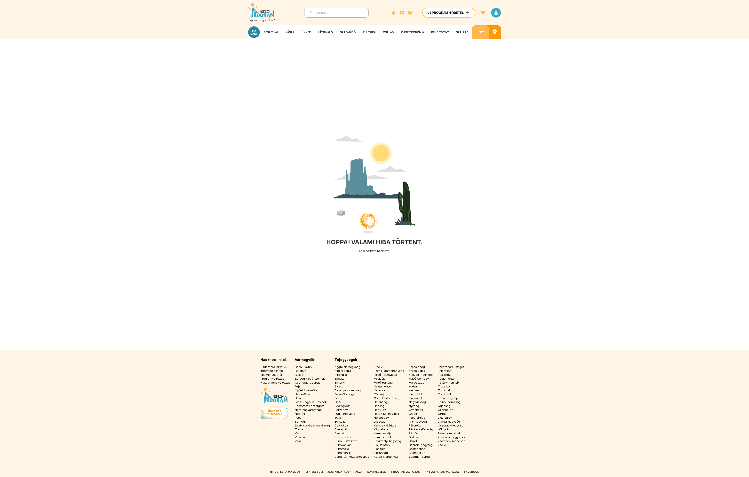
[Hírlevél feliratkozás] (393, 12)
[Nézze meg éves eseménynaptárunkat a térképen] (495, 32)
